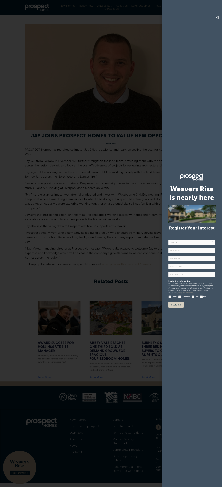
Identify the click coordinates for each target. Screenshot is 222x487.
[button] (216, 17)
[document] (111, 243)
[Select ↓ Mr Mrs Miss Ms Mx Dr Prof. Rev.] (191, 242)
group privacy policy (185, 293)
